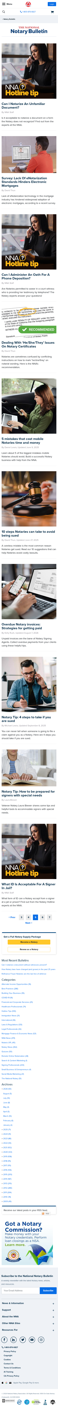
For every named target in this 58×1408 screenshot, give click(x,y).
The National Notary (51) (11, 1078)
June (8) (6, 1102)
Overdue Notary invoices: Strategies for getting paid (22, 626)
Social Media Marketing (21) (13, 1074)
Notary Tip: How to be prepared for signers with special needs (28, 793)
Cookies (7, 1359)
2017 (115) (7, 1165)
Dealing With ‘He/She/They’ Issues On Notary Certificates (28, 344)
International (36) (8, 1020)
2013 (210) (7, 1183)
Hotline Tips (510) (9, 1011)
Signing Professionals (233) (13, 1065)
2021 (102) (7, 1147)
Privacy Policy (10, 1351)
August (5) (7, 1093)
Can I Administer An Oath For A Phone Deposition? (26, 277)
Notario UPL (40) (8, 1042)
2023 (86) (7, 1138)
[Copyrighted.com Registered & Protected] (8, 1400)
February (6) (8, 1120)
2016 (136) (7, 1170)
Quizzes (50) (7, 1051)
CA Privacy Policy (11, 1376)
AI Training (8, 1372)
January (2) (7, 1125)
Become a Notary (29, 942)
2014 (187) (7, 1179)
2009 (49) (7, 1201)
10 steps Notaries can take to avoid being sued (28, 534)
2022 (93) (7, 1143)
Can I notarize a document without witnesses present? (24, 965)
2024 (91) (7, 1134)
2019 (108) (7, 1156)
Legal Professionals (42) (11, 1029)
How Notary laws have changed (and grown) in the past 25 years (28, 969)
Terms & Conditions (12, 1368)
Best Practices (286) (10, 989)
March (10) (7, 1116)
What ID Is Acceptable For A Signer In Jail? (28, 886)
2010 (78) (7, 1197)
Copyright (8, 1355)
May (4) (6, 1107)
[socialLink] (5, 1341)
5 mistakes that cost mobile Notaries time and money (22, 441)
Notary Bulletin (9, 19)
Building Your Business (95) (13, 993)
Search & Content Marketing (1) (14, 1060)
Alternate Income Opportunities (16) (16, 984)
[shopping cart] (47, 11)
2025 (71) (7, 1129)
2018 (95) (7, 1161)
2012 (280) (7, 1188)
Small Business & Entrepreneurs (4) (16, 1069)
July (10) (6, 1098)
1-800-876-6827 (29, 12)
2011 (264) (7, 1192)
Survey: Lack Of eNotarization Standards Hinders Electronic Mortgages (24, 182)
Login (52, 4)
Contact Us (8, 1364)
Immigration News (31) (11, 1015)
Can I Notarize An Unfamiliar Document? (23, 106)
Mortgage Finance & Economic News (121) (19, 1033)
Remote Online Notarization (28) (15, 1056)
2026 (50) (7, 1089)
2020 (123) (7, 1152)
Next (27, 922)
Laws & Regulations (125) (12, 1024)
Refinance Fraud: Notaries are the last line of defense (24, 974)
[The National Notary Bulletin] (29, 30)
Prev (12, 917)
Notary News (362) (9, 1047)
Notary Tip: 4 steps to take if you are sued (26, 719)
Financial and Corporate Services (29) (17, 1002)
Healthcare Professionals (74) (14, 1007)
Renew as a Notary (29, 949)
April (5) (6, 1111)
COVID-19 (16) (7, 998)
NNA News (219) (8, 1038)
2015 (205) (7, 1174)
